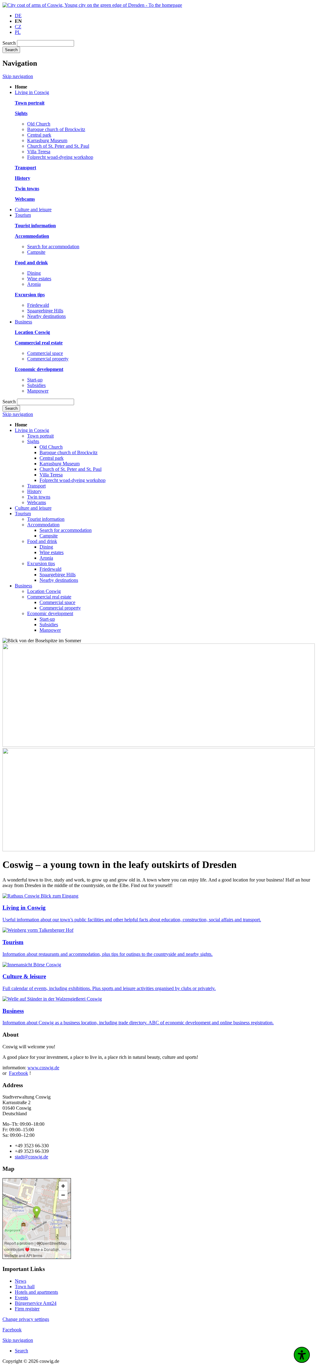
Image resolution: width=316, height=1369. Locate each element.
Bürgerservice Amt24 (35, 1303)
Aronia (34, 284)
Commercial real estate (49, 596)
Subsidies (36, 385)
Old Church (38, 123)
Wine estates (39, 278)
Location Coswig (44, 591)
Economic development (50, 613)
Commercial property (48, 358)
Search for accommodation (53, 246)
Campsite (36, 252)
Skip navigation (17, 76)
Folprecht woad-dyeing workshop (60, 157)
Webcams (36, 502)
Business (23, 585)
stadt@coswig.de (31, 1156)
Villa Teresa (38, 151)
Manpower (37, 390)
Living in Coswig (32, 430)
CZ (18, 26)
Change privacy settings (25, 1319)
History (34, 491)
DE (18, 15)
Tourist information (45, 519)
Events (21, 1297)
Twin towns (38, 497)
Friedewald (38, 305)
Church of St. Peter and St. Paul (58, 146)
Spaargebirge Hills (45, 310)
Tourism (23, 513)
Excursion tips (41, 563)
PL (18, 32)
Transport (36, 485)
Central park (39, 135)
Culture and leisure (33, 508)
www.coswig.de (43, 1067)
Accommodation (43, 524)
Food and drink (42, 541)
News (20, 1281)
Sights (33, 441)
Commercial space (45, 353)
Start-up (35, 379)
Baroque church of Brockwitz (56, 129)
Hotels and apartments (36, 1292)
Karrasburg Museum (47, 140)
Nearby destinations (46, 316)
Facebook (18, 1073)
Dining (34, 273)
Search (9, 43)
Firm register (27, 1308)
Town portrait (40, 435)
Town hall (25, 1286)
